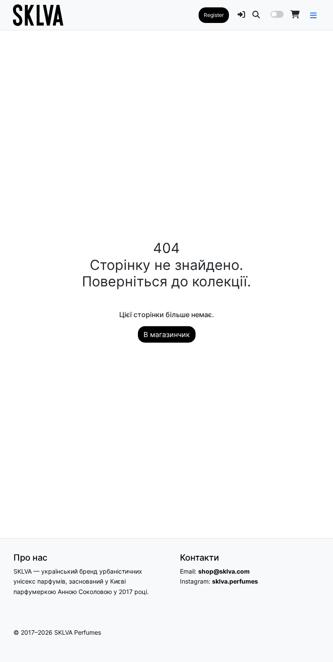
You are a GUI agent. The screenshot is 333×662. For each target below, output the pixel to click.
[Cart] (295, 14)
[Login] (241, 14)
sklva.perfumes (235, 581)
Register (214, 15)
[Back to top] (317, 640)
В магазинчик (167, 334)
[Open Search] (256, 14)
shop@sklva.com (224, 571)
